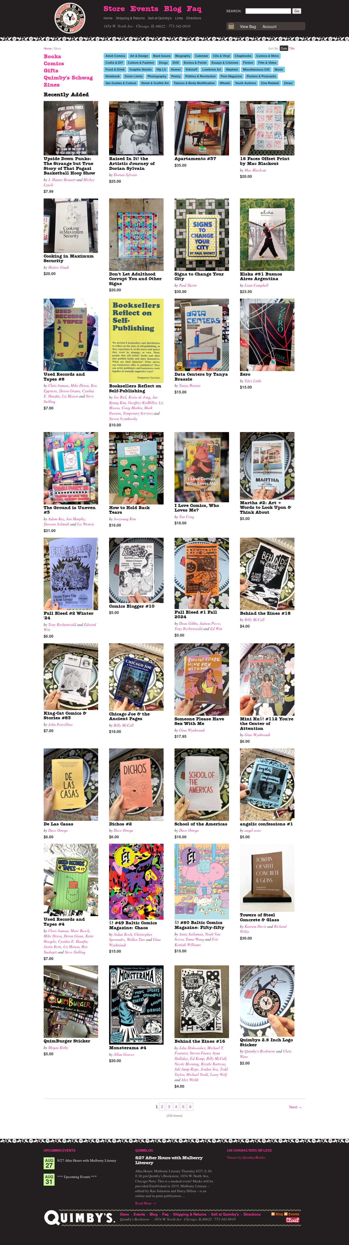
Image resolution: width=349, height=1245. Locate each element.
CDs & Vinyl (221, 55)
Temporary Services (138, 413)
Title (291, 48)
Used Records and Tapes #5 (64, 376)
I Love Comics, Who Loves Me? (196, 508)
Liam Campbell (256, 285)
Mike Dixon (80, 385)
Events (144, 9)
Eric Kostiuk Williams (196, 942)
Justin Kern (52, 946)
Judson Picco (210, 623)
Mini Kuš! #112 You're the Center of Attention (266, 724)
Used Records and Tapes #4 (64, 921)
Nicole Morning (186, 1063)
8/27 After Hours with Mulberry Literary (86, 1160)
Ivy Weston (85, 524)
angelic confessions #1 (266, 824)
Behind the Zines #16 (199, 1041)
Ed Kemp (197, 1058)
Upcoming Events (60, 1150)
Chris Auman (58, 385)
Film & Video (267, 62)
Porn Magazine (231, 76)
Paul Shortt (188, 285)
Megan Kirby (58, 1047)
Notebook (113, 76)
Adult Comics (115, 55)
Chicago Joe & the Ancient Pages (129, 716)
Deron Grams (69, 390)
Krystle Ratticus (213, 1063)
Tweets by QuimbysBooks (246, 1157)
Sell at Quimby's (160, 18)
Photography (157, 76)
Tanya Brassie (190, 385)
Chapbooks (243, 55)
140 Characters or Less (249, 1150)
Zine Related (270, 83)
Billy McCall (254, 619)
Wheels (225, 83)
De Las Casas (58, 824)
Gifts (51, 71)
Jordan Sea (209, 1069)
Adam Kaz (56, 518)
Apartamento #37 (195, 159)
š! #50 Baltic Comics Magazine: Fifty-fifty (199, 925)
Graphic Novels (141, 69)
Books (52, 56)
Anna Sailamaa (191, 934)
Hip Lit (161, 69)
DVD (176, 62)
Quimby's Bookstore (260, 1051)
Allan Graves (124, 1054)
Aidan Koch (123, 934)
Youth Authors (245, 83)
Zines (52, 85)
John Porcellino (60, 724)
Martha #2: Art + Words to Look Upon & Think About (265, 508)
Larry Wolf (218, 1074)
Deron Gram (73, 935)
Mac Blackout (255, 170)
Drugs (163, 62)
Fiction (248, 62)
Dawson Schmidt (56, 524)
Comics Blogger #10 (132, 606)
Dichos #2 (120, 824)
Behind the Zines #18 (265, 613)
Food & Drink (115, 69)
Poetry (175, 76)
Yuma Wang (195, 939)
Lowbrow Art (211, 69)
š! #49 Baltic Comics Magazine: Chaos (133, 925)
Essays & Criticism (225, 62)
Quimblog (144, 1150)
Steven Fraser (200, 1053)
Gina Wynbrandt (192, 730)
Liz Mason (70, 396)
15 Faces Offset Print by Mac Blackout (265, 161)
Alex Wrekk (189, 1079)
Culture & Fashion (141, 62)
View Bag (248, 26)
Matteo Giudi (58, 267)
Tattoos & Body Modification (194, 83)
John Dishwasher (192, 1047)
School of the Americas (200, 824)
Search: (234, 10)
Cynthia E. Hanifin (72, 941)
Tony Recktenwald (62, 624)
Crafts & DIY (114, 62)
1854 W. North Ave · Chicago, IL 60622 (134, 26)
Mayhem (232, 69)
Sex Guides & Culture (121, 83)
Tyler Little (253, 380)
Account (269, 26)
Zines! (288, 83)
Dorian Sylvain (125, 174)
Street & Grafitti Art (155, 83)
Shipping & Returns (130, 18)
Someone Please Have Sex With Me (199, 721)
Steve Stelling (75, 952)
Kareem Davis (255, 926)
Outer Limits (134, 76)
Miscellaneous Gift (256, 69)
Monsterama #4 (127, 1048)
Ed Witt (216, 628)
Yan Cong (186, 516)
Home (108, 18)
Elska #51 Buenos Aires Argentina (261, 276)
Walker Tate (136, 939)
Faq (194, 9)
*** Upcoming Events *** (77, 1176)
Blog (172, 9)
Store (114, 9)
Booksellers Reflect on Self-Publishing (135, 388)
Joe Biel (120, 397)
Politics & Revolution (200, 76)
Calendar (201, 55)
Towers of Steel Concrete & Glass (259, 917)
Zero (245, 374)
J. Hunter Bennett (62, 179)
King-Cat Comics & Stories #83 (65, 715)
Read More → (145, 1203)
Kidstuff (191, 69)
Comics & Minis (267, 55)
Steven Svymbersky (123, 418)
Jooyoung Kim (125, 518)
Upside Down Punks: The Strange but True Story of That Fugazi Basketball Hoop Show (69, 166)
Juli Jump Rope (186, 1069)
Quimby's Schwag (68, 78)
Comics (54, 63)
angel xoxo (253, 830)
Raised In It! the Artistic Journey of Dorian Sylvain (132, 163)
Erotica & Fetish (195, 62)
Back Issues (161, 55)
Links (179, 18)
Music (279, 69)
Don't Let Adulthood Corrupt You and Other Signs (135, 279)
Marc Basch (80, 930)
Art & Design (139, 55)
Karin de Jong (139, 397)
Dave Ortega (58, 830)
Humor (176, 69)
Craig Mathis (132, 407)
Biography (182, 55)
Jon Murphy (75, 518)
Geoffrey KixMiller (142, 402)
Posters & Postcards (261, 76)
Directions (193, 18)
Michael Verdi (197, 1074)
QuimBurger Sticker (67, 1041)
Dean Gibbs (188, 623)
